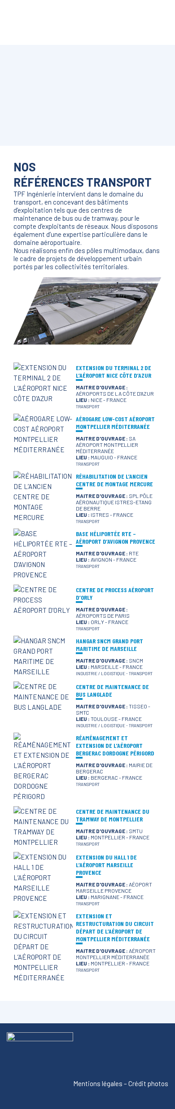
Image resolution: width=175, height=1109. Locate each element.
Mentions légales (97, 1083)
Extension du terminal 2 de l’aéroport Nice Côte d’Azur (113, 371)
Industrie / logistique (100, 673)
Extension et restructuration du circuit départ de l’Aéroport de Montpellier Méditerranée (115, 927)
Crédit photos (148, 1083)
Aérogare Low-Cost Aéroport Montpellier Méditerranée (115, 422)
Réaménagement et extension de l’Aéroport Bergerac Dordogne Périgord (115, 745)
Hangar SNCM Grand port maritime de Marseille (109, 644)
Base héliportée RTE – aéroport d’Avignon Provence (115, 537)
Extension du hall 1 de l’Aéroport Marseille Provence (106, 864)
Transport (88, 406)
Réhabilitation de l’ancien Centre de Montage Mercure (114, 480)
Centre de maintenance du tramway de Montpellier (112, 815)
